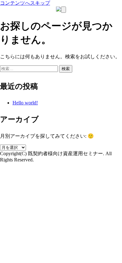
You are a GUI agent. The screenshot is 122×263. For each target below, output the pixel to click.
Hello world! (25, 102)
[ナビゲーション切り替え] (63, 10)
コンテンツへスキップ (25, 3)
